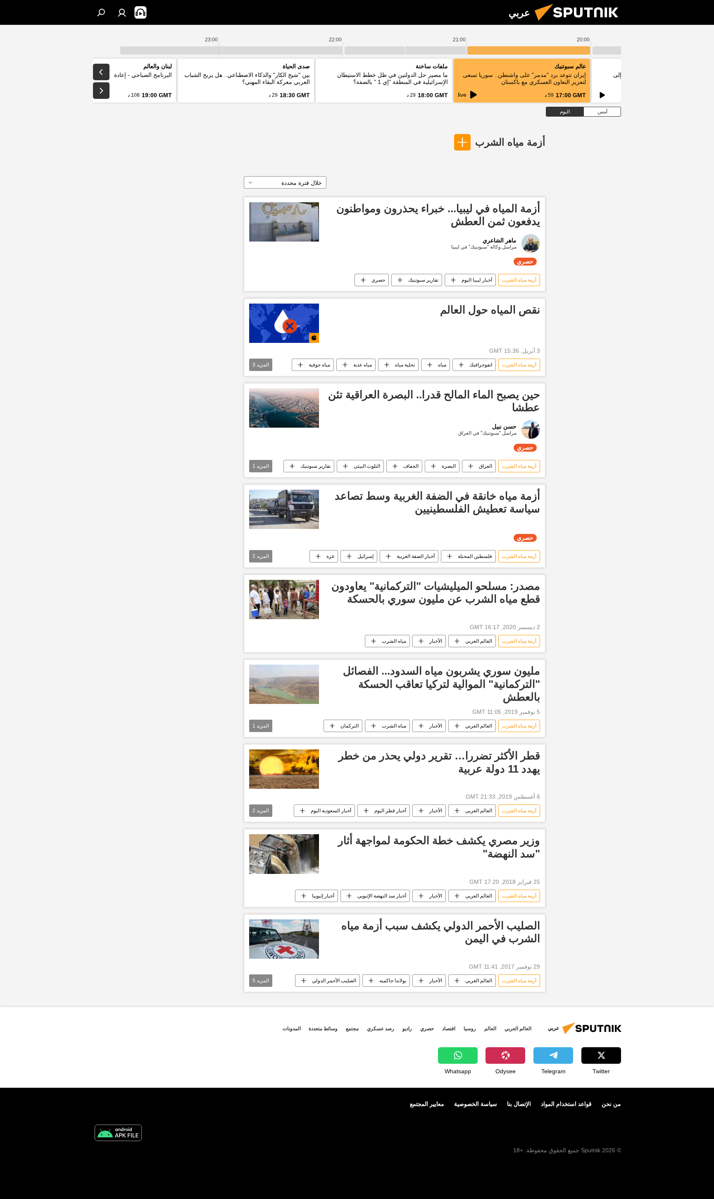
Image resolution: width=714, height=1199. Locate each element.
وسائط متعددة (323, 1028)
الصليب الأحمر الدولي (334, 981)
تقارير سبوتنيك (423, 280)
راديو (407, 1028)
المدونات (292, 1028)
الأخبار (435, 641)
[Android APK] (118, 1134)
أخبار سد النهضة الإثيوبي (381, 896)
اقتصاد (448, 1028)
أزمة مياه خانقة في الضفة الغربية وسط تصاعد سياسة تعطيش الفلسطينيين (437, 502)
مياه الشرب (394, 641)
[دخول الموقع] (122, 12)
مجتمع (352, 1028)
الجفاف (411, 466)
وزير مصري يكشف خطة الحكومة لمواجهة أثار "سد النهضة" (439, 846)
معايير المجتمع (427, 1104)
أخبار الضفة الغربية (416, 556)
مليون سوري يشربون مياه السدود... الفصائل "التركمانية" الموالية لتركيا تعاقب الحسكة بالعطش (441, 684)
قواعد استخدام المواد (566, 1104)
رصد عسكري (380, 1028)
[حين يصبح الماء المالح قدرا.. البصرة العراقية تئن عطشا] (284, 408)
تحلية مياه (405, 365)
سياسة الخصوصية (475, 1104)
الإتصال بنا (519, 1104)
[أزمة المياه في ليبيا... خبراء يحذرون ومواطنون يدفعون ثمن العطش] (284, 222)
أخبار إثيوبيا (323, 896)
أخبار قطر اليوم (390, 811)
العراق (485, 466)
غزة (330, 556)
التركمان (349, 726)
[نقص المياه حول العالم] (284, 323)
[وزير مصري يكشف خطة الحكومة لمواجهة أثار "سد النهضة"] (284, 854)
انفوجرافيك (480, 365)
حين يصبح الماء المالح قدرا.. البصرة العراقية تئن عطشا (434, 401)
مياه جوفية (319, 365)
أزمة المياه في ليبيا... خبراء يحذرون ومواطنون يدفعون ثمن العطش (438, 214)
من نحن (611, 1104)
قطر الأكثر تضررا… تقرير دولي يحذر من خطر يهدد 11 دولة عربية (439, 762)
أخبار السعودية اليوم (331, 811)
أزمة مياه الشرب (510, 142)
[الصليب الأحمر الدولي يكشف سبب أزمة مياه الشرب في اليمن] (284, 939)
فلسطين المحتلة (475, 556)
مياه (442, 365)
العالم (490, 1028)
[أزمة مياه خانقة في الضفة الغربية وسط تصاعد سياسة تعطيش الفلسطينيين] (284, 509)
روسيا (470, 1028)
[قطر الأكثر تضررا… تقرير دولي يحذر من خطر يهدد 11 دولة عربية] (284, 769)
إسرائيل (365, 556)
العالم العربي (478, 641)
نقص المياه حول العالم (490, 310)
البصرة (449, 466)
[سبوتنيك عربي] (579, 22)
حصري (378, 280)
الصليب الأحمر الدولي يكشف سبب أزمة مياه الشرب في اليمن (440, 932)
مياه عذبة (362, 365)
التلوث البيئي (367, 466)
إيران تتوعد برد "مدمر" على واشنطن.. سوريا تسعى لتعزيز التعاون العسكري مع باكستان (524, 78)
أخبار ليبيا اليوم (477, 280)
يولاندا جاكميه (392, 981)
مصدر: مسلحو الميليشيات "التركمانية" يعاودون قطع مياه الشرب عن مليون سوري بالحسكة (435, 592)
